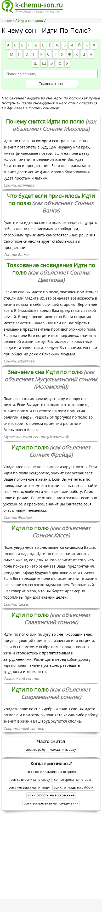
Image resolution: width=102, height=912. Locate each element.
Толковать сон (52, 83)
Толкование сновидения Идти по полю (51, 272)
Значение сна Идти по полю (51, 379)
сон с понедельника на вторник (51, 772)
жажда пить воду (63, 749)
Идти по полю (51, 451)
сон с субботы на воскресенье (51, 795)
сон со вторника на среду (30, 779)
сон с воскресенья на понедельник (51, 803)
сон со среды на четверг (73, 779)
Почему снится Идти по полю (51, 125)
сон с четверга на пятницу (29, 787)
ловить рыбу (36, 749)
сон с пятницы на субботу (74, 787)
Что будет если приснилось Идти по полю (51, 203)
